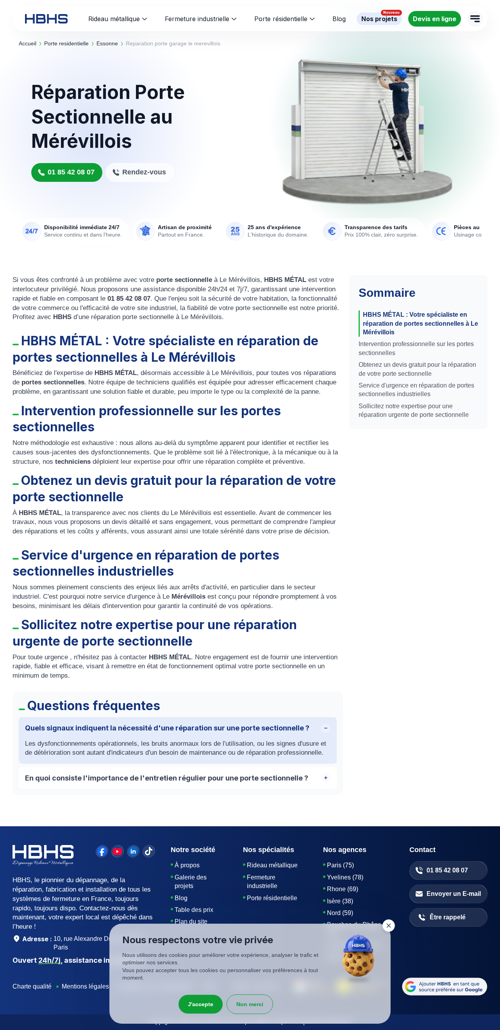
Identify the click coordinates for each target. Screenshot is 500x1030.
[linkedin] (133, 851)
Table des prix (194, 909)
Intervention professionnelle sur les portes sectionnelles (416, 348)
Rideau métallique (114, 19)
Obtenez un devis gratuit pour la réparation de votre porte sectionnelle (417, 369)
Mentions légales (85, 986)
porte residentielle (66, 43)
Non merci (249, 1004)
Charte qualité (32, 986)
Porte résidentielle (280, 19)
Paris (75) (340, 865)
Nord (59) (340, 913)
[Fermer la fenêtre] (388, 925)
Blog (181, 898)
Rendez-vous (144, 172)
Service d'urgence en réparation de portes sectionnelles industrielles (416, 389)
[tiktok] (149, 851)
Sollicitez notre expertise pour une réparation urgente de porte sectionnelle (414, 410)
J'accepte (200, 1004)
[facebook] (102, 851)
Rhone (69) (342, 889)
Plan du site (191, 921)
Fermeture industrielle (197, 19)
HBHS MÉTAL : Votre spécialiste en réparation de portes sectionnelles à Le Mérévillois (420, 323)
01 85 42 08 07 (71, 172)
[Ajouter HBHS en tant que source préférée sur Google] (445, 987)
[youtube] (117, 851)
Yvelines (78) (345, 877)
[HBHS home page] (46, 19)
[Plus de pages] (475, 19)
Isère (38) (340, 901)
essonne (107, 43)
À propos (187, 865)
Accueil (27, 43)
